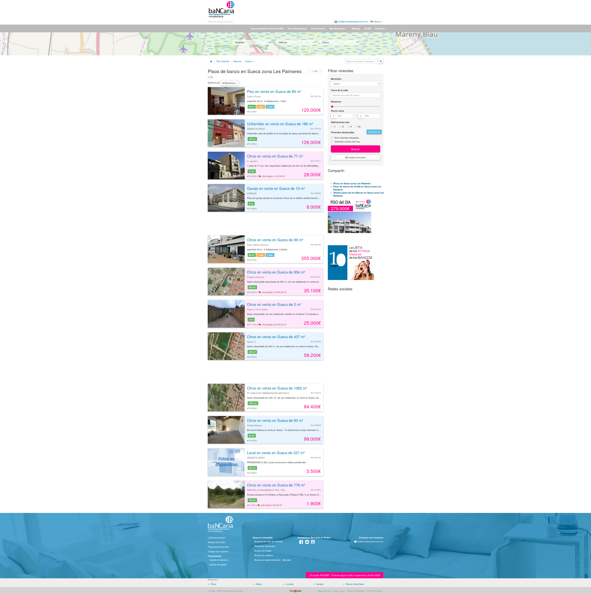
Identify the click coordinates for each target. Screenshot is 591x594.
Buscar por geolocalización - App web (272, 559)
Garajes (320, 584)
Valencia (237, 61)
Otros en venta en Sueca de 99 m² (275, 239)
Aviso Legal (339, 590)
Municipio (336, 78)
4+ (359, 126)
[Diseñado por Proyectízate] (295, 590)
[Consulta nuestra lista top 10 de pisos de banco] (355, 264)
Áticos (259, 584)
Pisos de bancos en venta (220, 21)
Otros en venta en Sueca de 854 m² (276, 272)
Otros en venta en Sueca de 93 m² (275, 420)
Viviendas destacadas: (343, 132)
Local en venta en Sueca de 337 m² (276, 452)
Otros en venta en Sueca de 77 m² (275, 156)
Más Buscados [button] (337, 28)
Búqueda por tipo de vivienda (268, 541)
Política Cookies (374, 590)
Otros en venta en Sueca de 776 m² (276, 485)
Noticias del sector (217, 542)
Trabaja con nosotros (218, 551)
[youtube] (313, 542)
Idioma (377, 21)
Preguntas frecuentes (218, 546)
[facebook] (301, 542)
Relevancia (230, 82)
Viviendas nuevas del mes (347, 141)
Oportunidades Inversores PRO (267, 28)
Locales (289, 584)
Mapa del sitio (324, 590)
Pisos (213, 584)
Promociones (318, 28)
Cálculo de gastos (218, 564)
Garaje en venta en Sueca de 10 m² (276, 188)
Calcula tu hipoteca (218, 559)
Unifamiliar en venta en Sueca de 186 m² (280, 123)
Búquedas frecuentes (264, 546)
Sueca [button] (248, 61)
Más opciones (374, 131)
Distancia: (336, 101)
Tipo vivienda (222, 61)
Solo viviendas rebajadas (346, 137)
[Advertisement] (309, 9)
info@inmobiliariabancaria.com (352, 21)
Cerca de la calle (339, 90)
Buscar (355, 149)
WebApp (355, 28)
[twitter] (307, 542)
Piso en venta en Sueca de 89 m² (274, 91)
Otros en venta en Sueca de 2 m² (274, 304)
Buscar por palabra (263, 555)
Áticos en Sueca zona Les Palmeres (352, 183)
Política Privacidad (356, 590)
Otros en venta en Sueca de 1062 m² (277, 388)
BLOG (368, 28)
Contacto (380, 28)
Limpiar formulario (356, 157)
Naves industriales (355, 584)
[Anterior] (309, 71)
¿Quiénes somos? (216, 537)
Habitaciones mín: (340, 122)
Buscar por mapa (262, 550)
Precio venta (337, 110)
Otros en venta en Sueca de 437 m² (276, 336)
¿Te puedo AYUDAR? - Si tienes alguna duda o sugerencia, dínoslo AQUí (344, 575)
